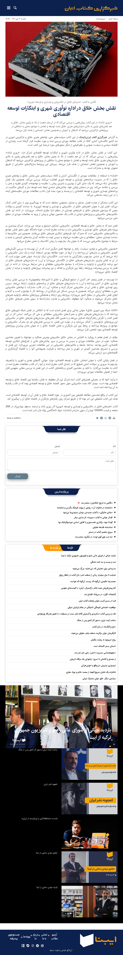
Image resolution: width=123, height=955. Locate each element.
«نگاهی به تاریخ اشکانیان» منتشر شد (97, 503)
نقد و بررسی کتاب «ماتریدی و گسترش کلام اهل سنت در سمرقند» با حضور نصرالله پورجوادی (76, 614)
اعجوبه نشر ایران (50, 784)
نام (114, 446)
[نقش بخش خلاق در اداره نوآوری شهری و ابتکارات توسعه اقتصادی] (61, 59)
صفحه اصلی (113, 18)
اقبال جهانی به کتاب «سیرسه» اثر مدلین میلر (93, 517)
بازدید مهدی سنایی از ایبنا (47, 887)
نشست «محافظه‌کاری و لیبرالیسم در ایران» (39, 818)
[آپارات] (42, 945)
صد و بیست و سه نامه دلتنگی (103, 562)
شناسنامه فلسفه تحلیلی (103, 527)
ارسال (17, 476)
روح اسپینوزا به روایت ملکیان (103, 640)
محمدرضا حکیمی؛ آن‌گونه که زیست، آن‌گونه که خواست (93, 581)
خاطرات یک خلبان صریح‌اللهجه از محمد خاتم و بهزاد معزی (91, 672)
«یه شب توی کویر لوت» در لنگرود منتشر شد (94, 537)
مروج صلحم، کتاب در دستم (101, 532)
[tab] (70, 548)
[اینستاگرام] (33, 945)
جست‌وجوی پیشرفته (14, 937)
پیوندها (26, 937)
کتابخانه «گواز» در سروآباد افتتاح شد (100, 594)
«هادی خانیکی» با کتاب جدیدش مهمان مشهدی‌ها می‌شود (88, 512)
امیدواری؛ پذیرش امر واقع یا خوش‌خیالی (98, 665)
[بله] (28, 945)
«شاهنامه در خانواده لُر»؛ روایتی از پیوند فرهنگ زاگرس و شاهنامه (85, 507)
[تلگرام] (38, 945)
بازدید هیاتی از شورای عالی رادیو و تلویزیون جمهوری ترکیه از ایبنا (88, 555)
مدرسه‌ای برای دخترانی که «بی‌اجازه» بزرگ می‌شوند (94, 568)
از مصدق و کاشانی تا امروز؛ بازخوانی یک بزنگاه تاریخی (93, 659)
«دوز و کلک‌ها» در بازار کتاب (104, 627)
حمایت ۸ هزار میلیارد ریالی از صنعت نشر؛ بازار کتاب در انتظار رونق (87, 575)
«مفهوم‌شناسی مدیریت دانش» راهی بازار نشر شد (95, 653)
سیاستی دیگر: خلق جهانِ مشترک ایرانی (99, 678)
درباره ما (35, 937)
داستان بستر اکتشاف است (105, 646)
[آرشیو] (23, 945)
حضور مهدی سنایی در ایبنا (46, 853)
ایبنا (91, 9)
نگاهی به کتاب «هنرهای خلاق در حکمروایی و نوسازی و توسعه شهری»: (61, 102)
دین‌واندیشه (100, 18)
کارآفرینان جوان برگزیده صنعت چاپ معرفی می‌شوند (93, 633)
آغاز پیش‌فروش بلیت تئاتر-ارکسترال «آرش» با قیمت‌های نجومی (88, 588)
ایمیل (57, 446)
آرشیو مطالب (54, 937)
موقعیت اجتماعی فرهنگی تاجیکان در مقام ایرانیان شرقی (92, 607)
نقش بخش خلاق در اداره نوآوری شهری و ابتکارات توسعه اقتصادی (61, 111)
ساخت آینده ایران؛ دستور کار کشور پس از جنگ (96, 620)
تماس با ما (44, 937)
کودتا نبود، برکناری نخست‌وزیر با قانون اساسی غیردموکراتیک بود (85, 522)
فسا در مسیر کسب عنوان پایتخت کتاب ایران (97, 601)
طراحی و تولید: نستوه (58, 950)
